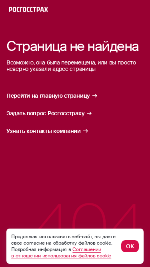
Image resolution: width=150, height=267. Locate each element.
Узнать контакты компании (43, 131)
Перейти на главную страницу (48, 95)
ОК (130, 246)
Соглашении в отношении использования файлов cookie (61, 252)
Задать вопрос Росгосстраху (45, 113)
